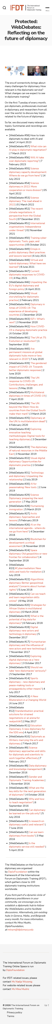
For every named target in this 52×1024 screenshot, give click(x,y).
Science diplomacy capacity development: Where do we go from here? (28, 172)
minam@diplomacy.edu (20, 929)
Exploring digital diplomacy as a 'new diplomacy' (25, 660)
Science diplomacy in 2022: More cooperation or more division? (25, 187)
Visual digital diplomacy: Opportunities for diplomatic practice (27, 462)
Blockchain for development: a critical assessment (27, 543)
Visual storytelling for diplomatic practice (24, 297)
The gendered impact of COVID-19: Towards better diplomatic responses (28, 367)
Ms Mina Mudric (20, 989)
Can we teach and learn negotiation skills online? (27, 597)
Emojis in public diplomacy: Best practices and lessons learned (27, 252)
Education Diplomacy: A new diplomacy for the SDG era (27, 729)
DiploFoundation (17, 871)
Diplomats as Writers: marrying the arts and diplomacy (27, 740)
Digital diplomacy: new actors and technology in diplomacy (24, 631)
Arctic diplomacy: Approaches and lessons (24, 517)
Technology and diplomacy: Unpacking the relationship (26, 476)
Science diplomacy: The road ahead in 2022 (25, 201)
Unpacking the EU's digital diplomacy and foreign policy (28, 286)
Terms (10, 1016)
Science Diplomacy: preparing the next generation (26, 498)
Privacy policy (14, 1012)
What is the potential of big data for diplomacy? (26, 619)
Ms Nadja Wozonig (22, 981)
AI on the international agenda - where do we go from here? (27, 528)
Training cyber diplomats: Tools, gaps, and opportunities (27, 241)
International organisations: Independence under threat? (27, 227)
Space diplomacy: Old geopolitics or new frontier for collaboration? (28, 554)
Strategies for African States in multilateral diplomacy (27, 608)
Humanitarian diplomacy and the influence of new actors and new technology (27, 645)
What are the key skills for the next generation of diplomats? (27, 791)
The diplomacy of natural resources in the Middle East (28, 451)
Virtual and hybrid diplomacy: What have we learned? (27, 263)
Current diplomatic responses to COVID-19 (27, 275)
